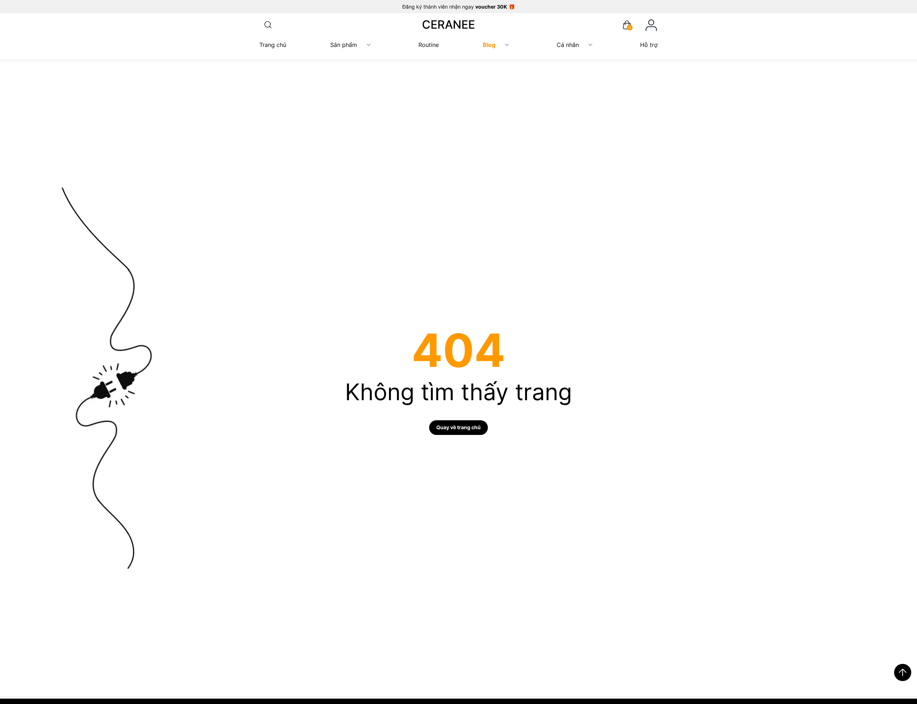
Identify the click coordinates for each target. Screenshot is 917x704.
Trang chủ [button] (272, 44)
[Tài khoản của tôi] (651, 25)
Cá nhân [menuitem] (568, 44)
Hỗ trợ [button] (649, 44)
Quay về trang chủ (458, 427)
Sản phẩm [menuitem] (343, 44)
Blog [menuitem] (489, 44)
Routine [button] (428, 44)
